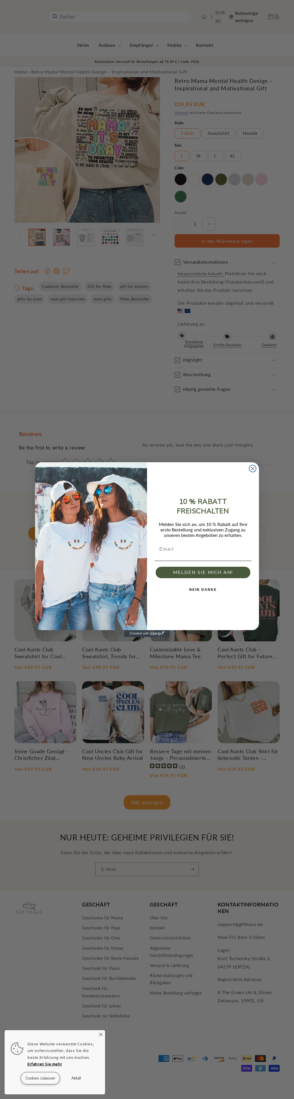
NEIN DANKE (203, 590)
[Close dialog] (252, 468)
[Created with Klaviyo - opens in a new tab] (147, 633)
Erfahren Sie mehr (45, 1064)
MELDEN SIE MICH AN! (203, 572)
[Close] (101, 1034)
